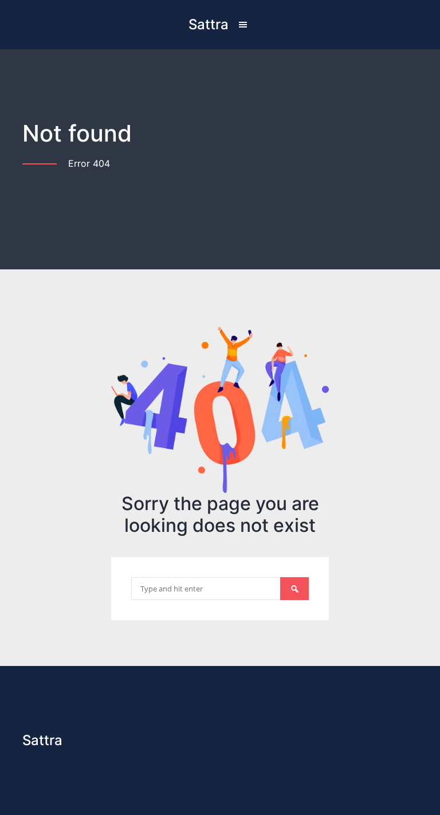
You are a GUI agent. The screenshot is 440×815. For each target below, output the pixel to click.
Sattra (208, 24)
